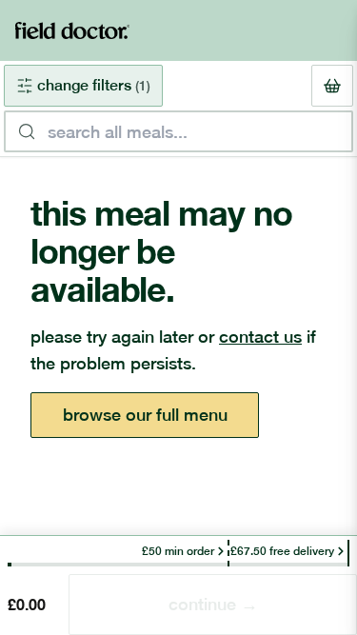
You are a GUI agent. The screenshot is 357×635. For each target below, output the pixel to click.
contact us (260, 337)
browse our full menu (145, 415)
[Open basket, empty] (332, 86)
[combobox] (178, 131)
